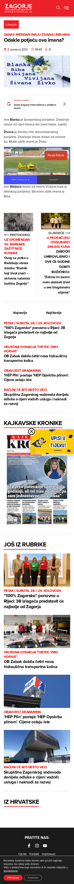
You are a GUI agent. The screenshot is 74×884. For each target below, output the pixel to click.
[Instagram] (37, 846)
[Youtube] (45, 846)
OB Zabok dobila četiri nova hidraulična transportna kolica (35, 354)
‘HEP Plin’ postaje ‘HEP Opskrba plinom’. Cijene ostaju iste (36, 375)
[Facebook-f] (29, 846)
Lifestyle (11, 24)
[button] (66, 8)
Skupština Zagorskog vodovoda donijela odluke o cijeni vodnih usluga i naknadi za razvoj (36, 397)
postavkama (10, 870)
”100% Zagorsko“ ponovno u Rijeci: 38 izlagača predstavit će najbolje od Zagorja (34, 330)
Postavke (33, 877)
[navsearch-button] (58, 8)
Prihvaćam (13, 877)
